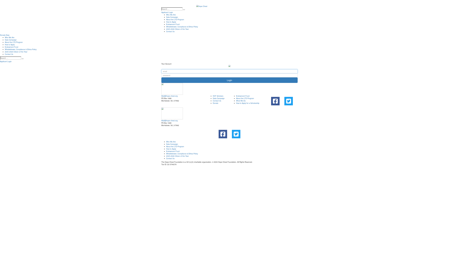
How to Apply (171, 22)
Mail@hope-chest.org (169, 96)
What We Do (241, 100)
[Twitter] (288, 101)
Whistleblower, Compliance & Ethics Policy (182, 26)
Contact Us (170, 31)
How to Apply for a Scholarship (247, 103)
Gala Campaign (172, 17)
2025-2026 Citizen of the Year (177, 29)
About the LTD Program (175, 19)
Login (229, 80)
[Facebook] (275, 101)
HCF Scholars (218, 96)
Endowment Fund (173, 24)
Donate (215, 103)
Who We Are (171, 14)
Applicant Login (167, 12)
